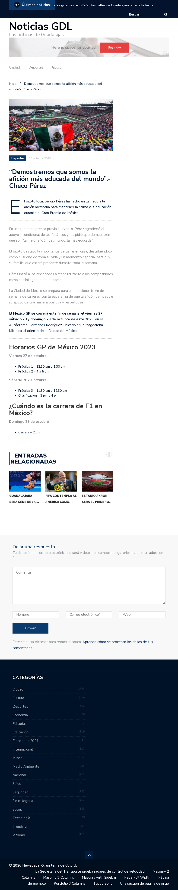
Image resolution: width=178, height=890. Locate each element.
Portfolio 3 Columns (69, 883)
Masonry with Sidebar (99, 877)
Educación (20, 732)
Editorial (19, 723)
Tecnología (21, 818)
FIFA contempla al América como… (24, 498)
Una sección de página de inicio (144, 883)
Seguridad (21, 792)
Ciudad (14, 67)
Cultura (18, 698)
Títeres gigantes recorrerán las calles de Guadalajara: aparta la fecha (101, 5)
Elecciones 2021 (25, 741)
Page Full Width (137, 877)
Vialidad (19, 835)
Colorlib (71, 865)
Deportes (36, 67)
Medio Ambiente (26, 766)
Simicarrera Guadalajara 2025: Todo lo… (95, 501)
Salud (17, 783)
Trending (20, 826)
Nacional (19, 775)
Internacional (23, 749)
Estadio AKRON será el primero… (60, 498)
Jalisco (57, 67)
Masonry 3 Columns (58, 877)
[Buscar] (166, 14)
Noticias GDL (40, 26)
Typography (102, 883)
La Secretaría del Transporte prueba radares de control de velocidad (90, 871)
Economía (20, 715)
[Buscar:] (143, 14)
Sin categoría (23, 800)
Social (17, 809)
